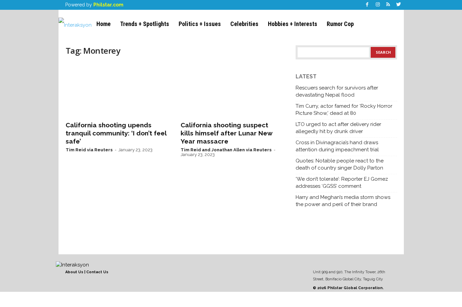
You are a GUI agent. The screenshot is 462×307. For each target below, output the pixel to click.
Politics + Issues (200, 23)
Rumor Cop (340, 23)
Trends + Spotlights (144, 23)
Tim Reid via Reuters (89, 149)
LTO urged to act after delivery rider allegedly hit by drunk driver (338, 127)
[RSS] (388, 5)
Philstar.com (108, 4)
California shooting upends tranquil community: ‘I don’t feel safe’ (116, 133)
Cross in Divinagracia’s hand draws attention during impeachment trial (337, 146)
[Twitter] (399, 5)
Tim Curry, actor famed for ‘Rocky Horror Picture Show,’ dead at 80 (344, 109)
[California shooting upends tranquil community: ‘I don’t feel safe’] (116, 90)
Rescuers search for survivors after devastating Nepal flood (337, 91)
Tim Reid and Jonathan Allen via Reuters (226, 149)
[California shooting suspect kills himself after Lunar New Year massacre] (231, 90)
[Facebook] (367, 5)
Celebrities (244, 23)
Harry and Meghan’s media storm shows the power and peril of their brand (343, 200)
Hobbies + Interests (292, 23)
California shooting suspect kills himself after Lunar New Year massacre (226, 133)
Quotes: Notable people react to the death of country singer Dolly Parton (340, 164)
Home (103, 23)
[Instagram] (378, 5)
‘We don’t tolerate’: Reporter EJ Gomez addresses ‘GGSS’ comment (342, 182)
